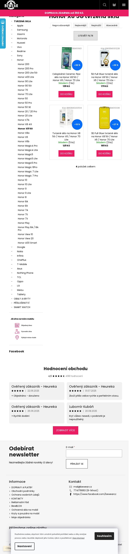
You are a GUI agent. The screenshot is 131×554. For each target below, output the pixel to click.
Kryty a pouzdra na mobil (25, 513)
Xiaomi (21, 34)
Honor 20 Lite (25, 115)
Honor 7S (23, 214)
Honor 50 (23, 98)
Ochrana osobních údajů (25, 494)
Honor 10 (22, 180)
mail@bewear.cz (82, 486)
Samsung (22, 29)
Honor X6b (23, 141)
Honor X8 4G (25, 124)
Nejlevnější (80, 25)
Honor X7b (23, 120)
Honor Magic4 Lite (28, 150)
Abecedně (111, 25)
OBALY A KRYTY (22, 298)
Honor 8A (23, 201)
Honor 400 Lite (26, 77)
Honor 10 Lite (25, 184)
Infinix (20, 255)
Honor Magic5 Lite (28, 158)
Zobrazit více (65, 430)
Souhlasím (104, 536)
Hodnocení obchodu (66, 369)
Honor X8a (23, 133)
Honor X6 (23, 137)
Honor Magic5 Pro (27, 162)
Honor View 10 (25, 234)
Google (21, 247)
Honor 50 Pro (25, 102)
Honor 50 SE (24, 107)
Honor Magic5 (25, 154)
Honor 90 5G (25, 85)
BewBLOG (17, 506)
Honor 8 (22, 197)
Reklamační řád (20, 502)
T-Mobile (22, 264)
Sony (20, 55)
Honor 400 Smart (27, 242)
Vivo (19, 47)
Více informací (78, 538)
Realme (21, 51)
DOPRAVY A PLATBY (22, 487)
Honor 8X (23, 205)
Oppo (20, 281)
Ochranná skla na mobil (25, 509)
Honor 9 (22, 188)
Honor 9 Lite (24, 193)
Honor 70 (23, 90)
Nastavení (24, 546)
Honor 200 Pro (25, 68)
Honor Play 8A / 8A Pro (28, 229)
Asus (19, 268)
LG (18, 285)
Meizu (20, 290)
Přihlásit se (76, 463)
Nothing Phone (25, 273)
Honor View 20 (26, 238)
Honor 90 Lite (25, 81)
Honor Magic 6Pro (27, 167)
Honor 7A (23, 210)
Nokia (20, 251)
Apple (20, 25)
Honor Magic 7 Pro (28, 175)
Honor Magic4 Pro (28, 145)
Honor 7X (23, 218)
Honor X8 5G (25, 128)
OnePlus (21, 260)
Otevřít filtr (85, 35)
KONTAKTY (17, 498)
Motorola (22, 38)
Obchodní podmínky (23, 491)
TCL (19, 277)
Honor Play (24, 223)
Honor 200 (23, 64)
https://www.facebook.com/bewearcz (94, 494)
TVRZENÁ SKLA (22, 21)
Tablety (21, 294)
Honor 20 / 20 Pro (27, 111)
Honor (20, 60)
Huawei (21, 42)
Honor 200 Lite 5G (27, 72)
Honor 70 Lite (25, 94)
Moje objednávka (21, 517)
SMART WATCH (22, 307)
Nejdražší (96, 25)
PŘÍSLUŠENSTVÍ (21, 302)
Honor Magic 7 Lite (28, 171)
